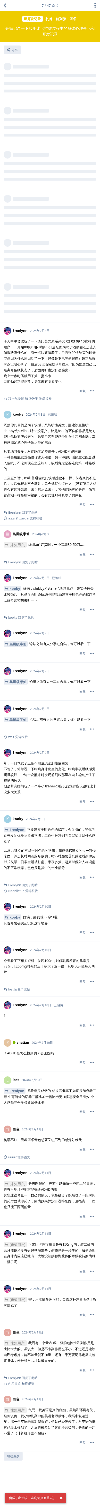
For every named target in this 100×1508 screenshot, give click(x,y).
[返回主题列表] (5, 5)
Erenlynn (16, 829)
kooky (14, 588)
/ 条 (48, 5)
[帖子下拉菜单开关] (92, 391)
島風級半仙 (17, 644)
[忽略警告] (61, 1498)
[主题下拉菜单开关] (95, 5)
